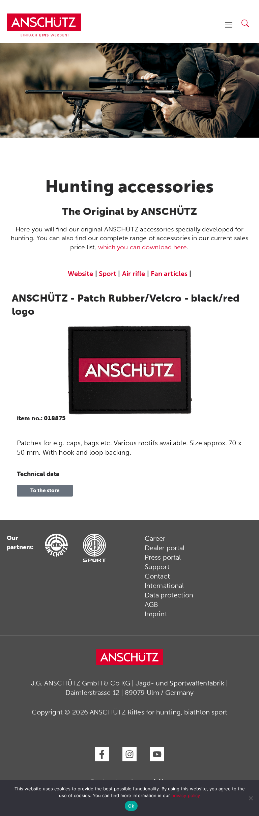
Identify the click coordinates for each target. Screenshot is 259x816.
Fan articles (169, 274)
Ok (131, 806)
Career (155, 538)
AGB (151, 604)
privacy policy (185, 795)
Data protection (169, 595)
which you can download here (142, 247)
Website (80, 274)
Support (157, 567)
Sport (108, 274)
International (164, 586)
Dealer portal (164, 548)
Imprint (156, 614)
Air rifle (133, 274)
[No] (250, 798)
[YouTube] (157, 754)
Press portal (163, 557)
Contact (157, 576)
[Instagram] (129, 754)
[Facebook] (102, 754)
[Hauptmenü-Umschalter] (228, 25)
